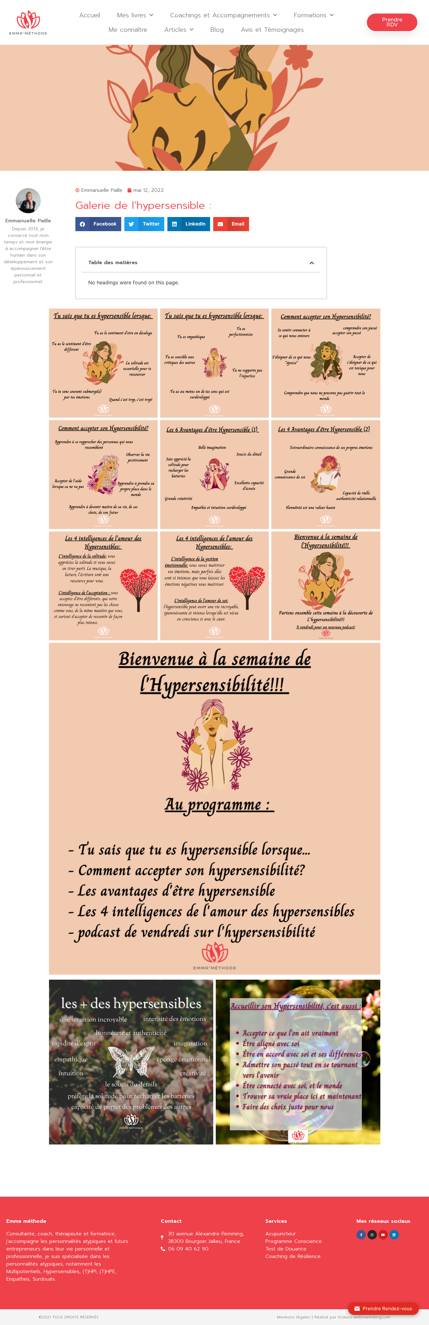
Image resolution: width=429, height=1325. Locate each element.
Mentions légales (293, 1317)
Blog (217, 29)
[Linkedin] (394, 1234)
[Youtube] (383, 1234)
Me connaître (128, 29)
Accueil (89, 15)
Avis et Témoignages (272, 29)
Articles (175, 29)
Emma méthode (26, 1221)
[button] (392, 22)
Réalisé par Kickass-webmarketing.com (352, 1317)
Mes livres (131, 15)
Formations (310, 15)
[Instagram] (372, 1234)
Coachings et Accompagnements (220, 15)
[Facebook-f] (361, 1234)
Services (276, 1221)
